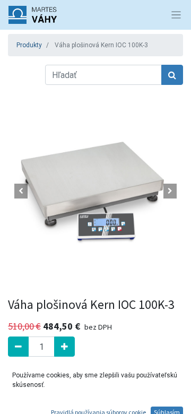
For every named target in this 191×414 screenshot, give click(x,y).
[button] (21, 191)
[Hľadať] (172, 75)
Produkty (29, 45)
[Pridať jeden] (64, 347)
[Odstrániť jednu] (18, 347)
